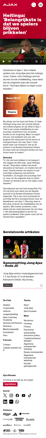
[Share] (41, 285)
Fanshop (28, 323)
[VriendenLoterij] (19, 419)
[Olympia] (27, 425)
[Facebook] (17, 395)
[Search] (33, 4)
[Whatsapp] (17, 402)
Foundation (8, 332)
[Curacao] (7, 419)
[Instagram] (11, 395)
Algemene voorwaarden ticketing (30, 346)
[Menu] (40, 4)
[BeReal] (11, 402)
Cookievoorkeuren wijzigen (32, 339)
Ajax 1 (26, 305)
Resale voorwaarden (33, 352)
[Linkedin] (5, 402)
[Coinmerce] (17, 425)
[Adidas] (15, 414)
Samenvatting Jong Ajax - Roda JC (22, 264)
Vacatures (28, 320)
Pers (5, 335)
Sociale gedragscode (30, 364)
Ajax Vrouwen (30, 311)
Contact (6, 344)
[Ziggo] (6, 414)
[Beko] (21, 431)
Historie (6, 311)
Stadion (6, 305)
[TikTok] (30, 395)
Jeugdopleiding (10, 314)
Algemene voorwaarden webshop (30, 358)
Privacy (27, 326)
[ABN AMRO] (24, 414)
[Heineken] (15, 431)
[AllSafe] (7, 431)
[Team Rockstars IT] (7, 425)
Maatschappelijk (11, 329)
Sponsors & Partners (12, 323)
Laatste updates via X (12, 349)
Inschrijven (10, 384)
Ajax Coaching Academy (10, 318)
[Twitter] (5, 395)
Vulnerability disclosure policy (31, 334)
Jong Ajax (28, 308)
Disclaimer (29, 329)
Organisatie (8, 308)
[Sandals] (30, 419)
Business (7, 326)
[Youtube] (23, 395)
